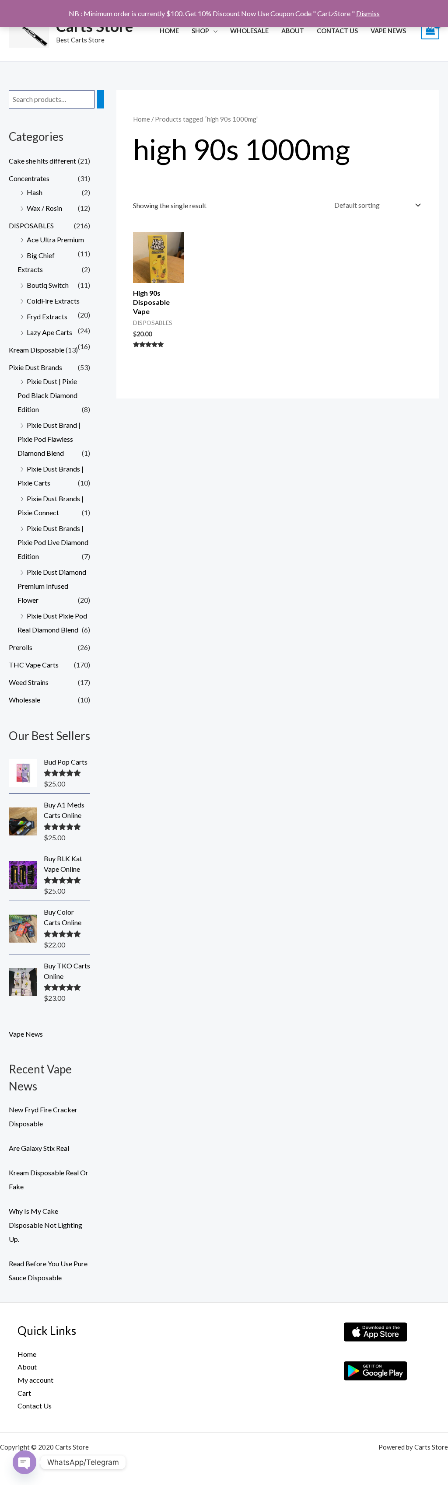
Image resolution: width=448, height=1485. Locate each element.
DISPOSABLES (31, 225)
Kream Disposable (36, 350)
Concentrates (29, 178)
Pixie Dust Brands (35, 367)
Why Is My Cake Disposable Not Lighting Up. (45, 1225)
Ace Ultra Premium (55, 239)
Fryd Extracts (47, 316)
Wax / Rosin (44, 208)
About (292, 31)
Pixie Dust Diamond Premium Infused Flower (52, 586)
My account (35, 1380)
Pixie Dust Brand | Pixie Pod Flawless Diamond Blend (49, 439)
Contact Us (337, 31)
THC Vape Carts (34, 664)
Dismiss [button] (368, 13)
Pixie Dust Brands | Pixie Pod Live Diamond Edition (53, 542)
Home (169, 31)
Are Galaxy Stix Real (39, 1148)
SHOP (200, 31)
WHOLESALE (249, 31)
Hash (34, 192)
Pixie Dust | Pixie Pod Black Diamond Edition (47, 395)
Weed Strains (29, 682)
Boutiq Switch (48, 285)
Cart (24, 1393)
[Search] (100, 99)
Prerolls (20, 647)
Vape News (388, 31)
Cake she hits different (42, 161)
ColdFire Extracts (53, 301)
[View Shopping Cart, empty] (430, 30)
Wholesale (24, 699)
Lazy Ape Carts (49, 332)
